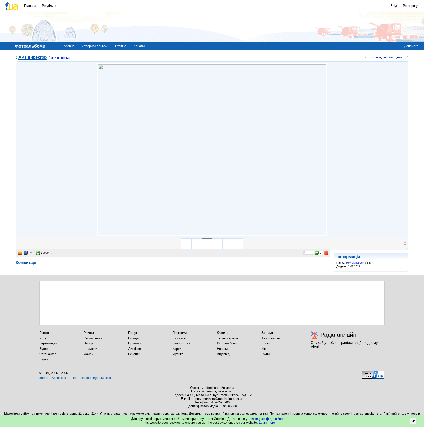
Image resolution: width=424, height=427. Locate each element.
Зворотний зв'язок (52, 378)
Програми (179, 333)
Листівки (134, 349)
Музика (177, 354)
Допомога (411, 46)
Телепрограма (227, 338)
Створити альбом (95, 46)
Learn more (267, 422)
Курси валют (270, 338)
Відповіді (223, 354)
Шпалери (90, 349)
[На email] (20, 253)
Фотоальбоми (227, 343)
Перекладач (48, 343)
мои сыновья (60, 58)
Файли (88, 354)
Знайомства (181, 343)
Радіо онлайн (338, 334)
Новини (222, 349)
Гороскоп (179, 338)
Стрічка (120, 46)
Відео (43, 349)
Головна (30, 6)
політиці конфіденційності (268, 419)
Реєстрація (411, 6)
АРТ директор (32, 57)
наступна (395, 57)
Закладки (268, 333)
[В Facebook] (26, 253)
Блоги (265, 343)
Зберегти (46, 252)
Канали (139, 46)
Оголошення (93, 338)
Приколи (134, 343)
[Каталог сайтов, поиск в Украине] (373, 373)
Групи (265, 354)
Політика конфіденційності (91, 378)
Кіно (264, 349)
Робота (89, 333)
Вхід (393, 6)
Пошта (44, 333)
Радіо (43, 359)
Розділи (47, 6)
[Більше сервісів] (31, 253)
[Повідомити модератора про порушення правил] (326, 253)
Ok (413, 421)
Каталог (223, 333)
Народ (88, 343)
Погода (133, 338)
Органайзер (47, 354)
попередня (379, 57)
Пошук (133, 333)
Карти (176, 349)
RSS (42, 338)
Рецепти (134, 354)
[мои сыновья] (212, 149)
